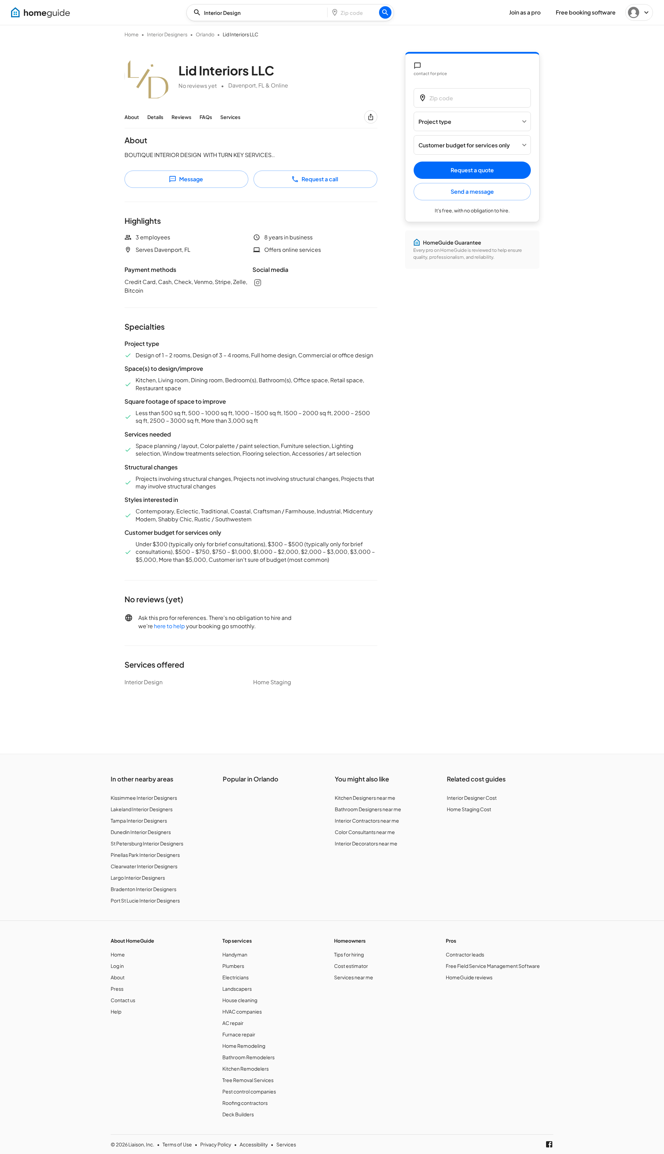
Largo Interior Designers (138, 877)
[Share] (370, 116)
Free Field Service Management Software (493, 966)
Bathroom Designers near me (368, 809)
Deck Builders (238, 1114)
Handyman (234, 954)
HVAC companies (242, 1011)
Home (131, 34)
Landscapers (237, 989)
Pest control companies (249, 1091)
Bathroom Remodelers (248, 1057)
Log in (117, 966)
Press (117, 989)
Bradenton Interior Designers (143, 889)
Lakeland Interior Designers (142, 809)
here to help (169, 626)
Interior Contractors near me (367, 820)
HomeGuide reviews (469, 977)
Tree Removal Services (248, 1080)
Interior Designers (167, 34)
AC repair (232, 1023)
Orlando (205, 34)
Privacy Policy (215, 1144)
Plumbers (233, 966)
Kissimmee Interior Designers (144, 798)
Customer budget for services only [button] (464, 145)
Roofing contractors (245, 1103)
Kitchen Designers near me (365, 798)
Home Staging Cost (469, 809)
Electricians (235, 977)
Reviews (181, 117)
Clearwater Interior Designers (144, 866)
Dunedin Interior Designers (141, 832)
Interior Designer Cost (472, 798)
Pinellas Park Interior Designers (145, 855)
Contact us (123, 1000)
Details (155, 117)
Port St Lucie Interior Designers (145, 900)
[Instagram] (257, 282)
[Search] (385, 12)
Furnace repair (238, 1034)
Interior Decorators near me (366, 843)
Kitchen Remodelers (245, 1068)
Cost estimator (351, 966)
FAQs (206, 117)
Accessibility (254, 1144)
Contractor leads (465, 954)
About (131, 117)
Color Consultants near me (365, 832)
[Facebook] (549, 1144)
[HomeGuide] (40, 12)
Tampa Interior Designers (139, 820)
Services (230, 117)
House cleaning (239, 1000)
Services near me (353, 977)
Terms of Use (177, 1144)
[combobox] (259, 12)
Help (116, 1011)
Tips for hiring (349, 954)
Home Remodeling (243, 1046)
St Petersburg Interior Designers (147, 843)
